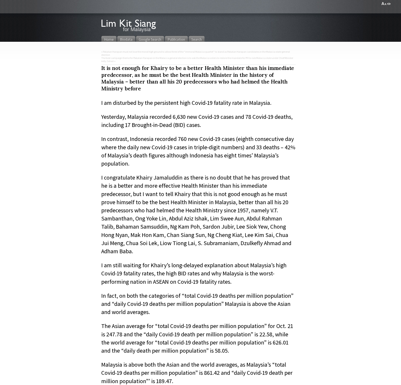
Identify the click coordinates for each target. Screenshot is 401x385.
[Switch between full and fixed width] (389, 3)
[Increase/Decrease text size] (384, 3)
